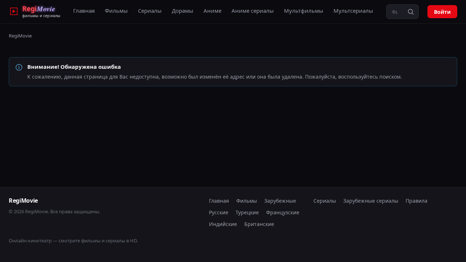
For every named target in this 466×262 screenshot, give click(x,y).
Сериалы (150, 10)
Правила (416, 200)
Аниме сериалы (253, 10)
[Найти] (410, 11)
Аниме (212, 10)
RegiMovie (20, 35)
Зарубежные (280, 200)
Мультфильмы (303, 10)
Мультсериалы (353, 10)
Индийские (223, 224)
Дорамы (182, 10)
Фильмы (116, 10)
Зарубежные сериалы (370, 200)
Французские (282, 212)
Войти (442, 11)
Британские (259, 224)
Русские (218, 212)
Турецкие (247, 212)
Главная (84, 10)
